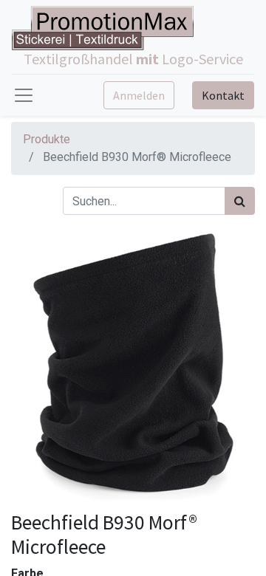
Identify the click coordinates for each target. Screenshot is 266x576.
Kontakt (223, 95)
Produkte (46, 139)
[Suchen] (240, 201)
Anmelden (139, 95)
